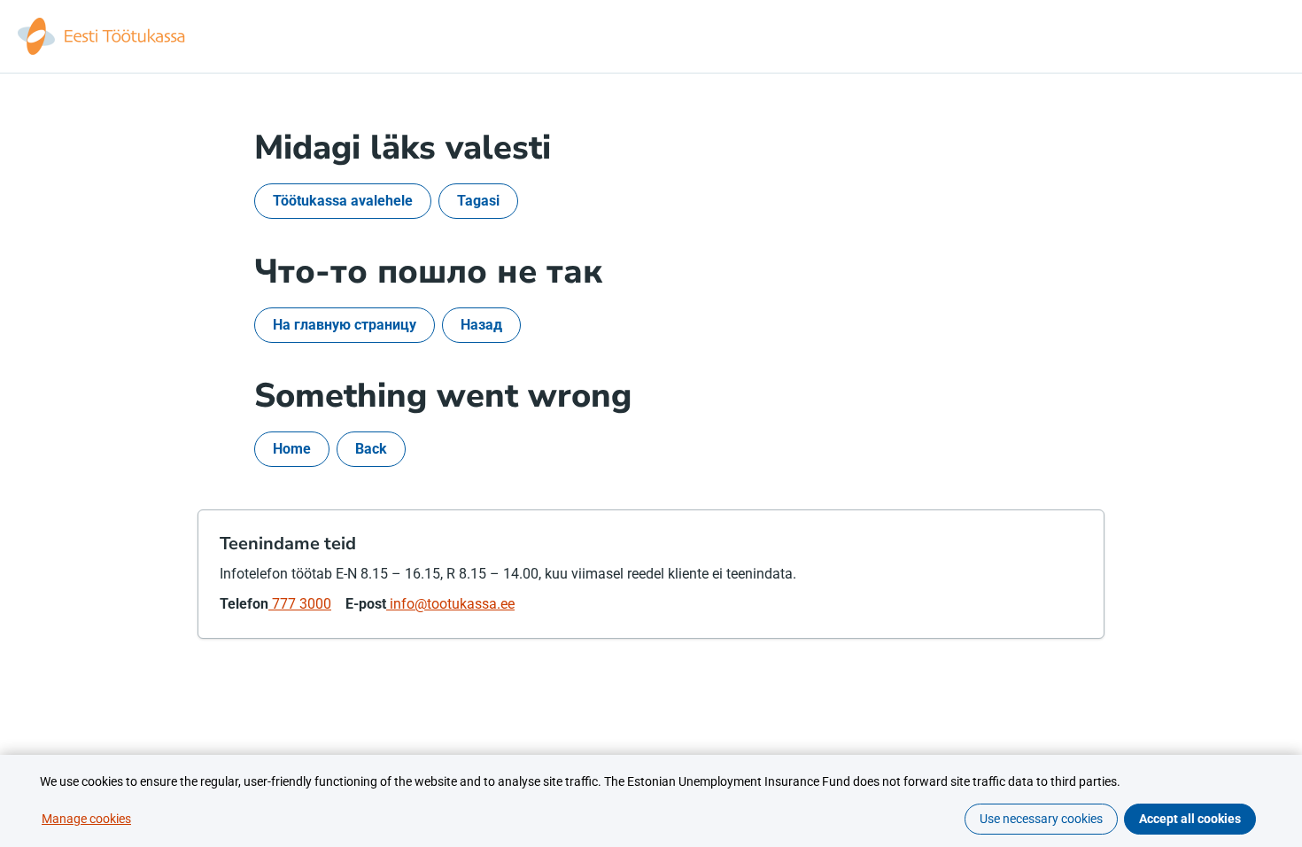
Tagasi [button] (478, 200)
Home (292, 448)
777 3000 (299, 603)
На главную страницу (344, 324)
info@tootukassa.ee (450, 603)
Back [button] (371, 448)
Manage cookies (86, 819)
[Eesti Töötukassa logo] (103, 36)
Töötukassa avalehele (343, 200)
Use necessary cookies (1041, 819)
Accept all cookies (1190, 819)
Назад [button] (481, 324)
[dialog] (651, 801)
